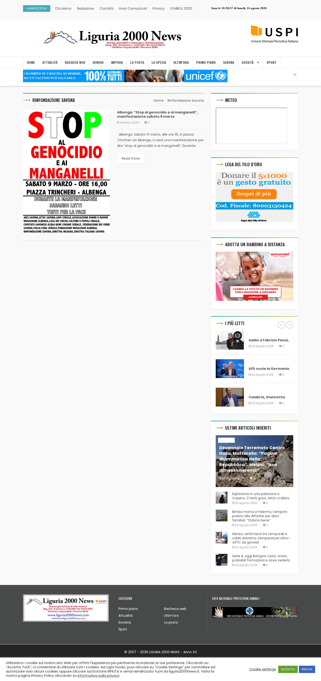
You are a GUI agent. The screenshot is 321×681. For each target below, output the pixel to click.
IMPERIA (117, 62)
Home (31, 62)
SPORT (271, 62)
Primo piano (128, 608)
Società (124, 622)
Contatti (107, 8)
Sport (122, 629)
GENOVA (98, 62)
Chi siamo (63, 8)
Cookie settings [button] (262, 669)
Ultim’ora (171, 615)
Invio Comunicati (133, 8)
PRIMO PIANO (206, 62)
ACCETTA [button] (288, 669)
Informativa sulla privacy (99, 675)
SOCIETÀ (248, 62)
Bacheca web (175, 608)
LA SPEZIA (159, 62)
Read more (131, 158)
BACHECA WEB (75, 62)
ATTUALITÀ (50, 62)
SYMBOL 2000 (181, 8)
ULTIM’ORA (181, 62)
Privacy (158, 8)
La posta (171, 622)
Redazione (85, 8)
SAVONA (228, 62)
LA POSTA (137, 62)
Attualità (125, 615)
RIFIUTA (307, 669)
